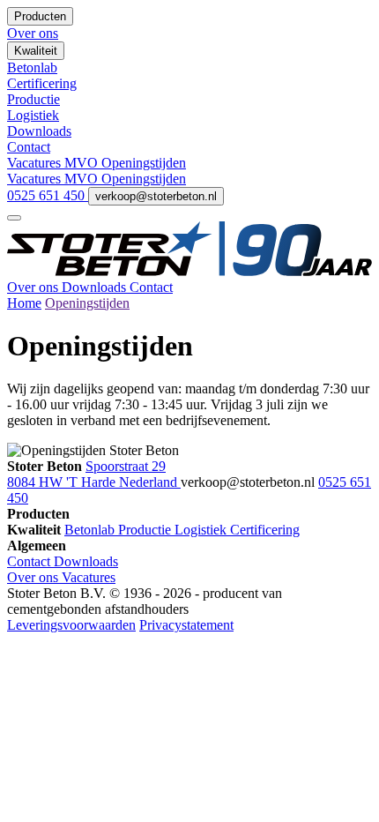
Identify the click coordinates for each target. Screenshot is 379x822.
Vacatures (35, 162)
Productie (146, 529)
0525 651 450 (47, 195)
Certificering (265, 529)
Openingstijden (143, 162)
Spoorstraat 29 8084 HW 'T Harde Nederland (94, 474)
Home (24, 302)
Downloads (96, 287)
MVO (82, 162)
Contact (151, 287)
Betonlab (91, 529)
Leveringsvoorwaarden (71, 624)
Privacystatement (186, 624)
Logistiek (202, 529)
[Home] (189, 271)
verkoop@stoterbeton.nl (156, 196)
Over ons (34, 287)
